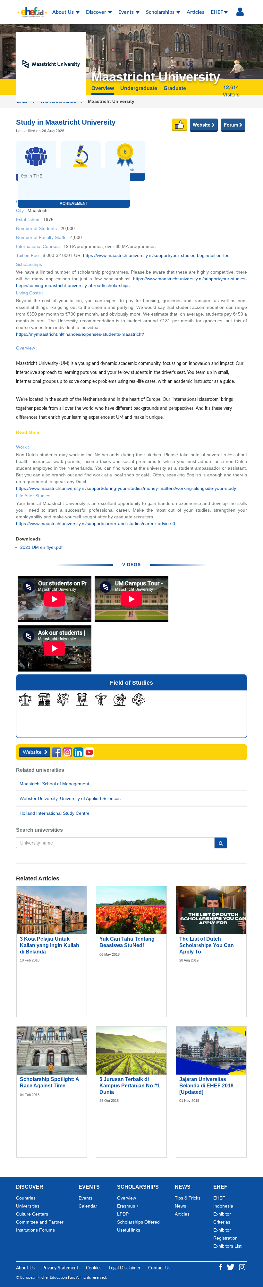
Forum (231, 124)
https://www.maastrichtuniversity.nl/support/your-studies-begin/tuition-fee (156, 255)
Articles (195, 12)
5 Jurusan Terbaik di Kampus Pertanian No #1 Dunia (129, 1086)
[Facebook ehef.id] (221, 1267)
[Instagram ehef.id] (242, 1267)
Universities (27, 1206)
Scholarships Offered (138, 1222)
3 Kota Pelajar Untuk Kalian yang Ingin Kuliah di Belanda (49, 945)
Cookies (93, 1268)
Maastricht (38, 210)
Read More (27, 432)
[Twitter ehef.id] (231, 1267)
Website (202, 124)
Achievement (74, 203)
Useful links (128, 1230)
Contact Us (159, 1268)
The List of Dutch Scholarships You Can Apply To (206, 945)
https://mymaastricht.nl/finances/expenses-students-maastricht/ (80, 334)
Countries (26, 1197)
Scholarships (161, 12)
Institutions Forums (35, 1230)
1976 (48, 219)
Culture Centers (32, 1214)
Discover (96, 12)
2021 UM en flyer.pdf (41, 547)
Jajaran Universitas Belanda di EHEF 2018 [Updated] (206, 1086)
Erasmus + (128, 1206)
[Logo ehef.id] (30, 8)
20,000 (68, 228)
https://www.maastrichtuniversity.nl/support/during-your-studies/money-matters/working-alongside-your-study (126, 488)
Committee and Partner (40, 1222)
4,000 (76, 237)
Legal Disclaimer (124, 1268)
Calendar (88, 1206)
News (180, 1206)
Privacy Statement (60, 1268)
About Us (63, 12)
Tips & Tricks (187, 1197)
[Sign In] (240, 12)
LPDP (123, 1214)
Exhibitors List (227, 1246)
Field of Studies (131, 683)
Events (126, 12)
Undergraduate (138, 88)
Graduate (175, 88)
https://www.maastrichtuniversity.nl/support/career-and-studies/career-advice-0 (95, 523)
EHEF (217, 12)
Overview (126, 1197)
